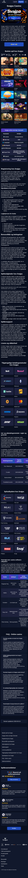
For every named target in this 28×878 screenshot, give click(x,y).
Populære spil (3, 55)
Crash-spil (15, 55)
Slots (23, 54)
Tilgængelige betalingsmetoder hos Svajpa (12, 752)
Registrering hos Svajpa (7, 738)
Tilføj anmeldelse (14, 779)
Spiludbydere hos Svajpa (8, 755)
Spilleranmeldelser (6, 761)
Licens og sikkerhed (6, 749)
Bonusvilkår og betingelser (8, 741)
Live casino (9, 55)
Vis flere (14, 828)
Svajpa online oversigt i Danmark (9, 735)
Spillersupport (5, 747)
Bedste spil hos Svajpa (7, 732)
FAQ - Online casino (6, 758)
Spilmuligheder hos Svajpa (8, 744)
